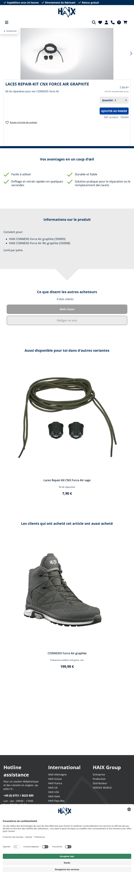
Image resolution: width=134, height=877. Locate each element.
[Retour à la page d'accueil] (67, 12)
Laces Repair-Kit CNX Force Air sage (67, 480)
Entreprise (99, 774)
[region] (67, 430)
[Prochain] (131, 53)
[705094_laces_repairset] (67, 53)
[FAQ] (119, 22)
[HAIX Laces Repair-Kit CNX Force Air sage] (67, 418)
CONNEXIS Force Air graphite (67, 653)
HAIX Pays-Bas (56, 800)
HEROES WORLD (102, 787)
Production (99, 779)
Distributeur (100, 783)
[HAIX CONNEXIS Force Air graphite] (67, 591)
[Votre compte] (106, 22)
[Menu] (6, 22)
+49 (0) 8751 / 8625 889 (18, 795)
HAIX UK (53, 787)
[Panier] (126, 22)
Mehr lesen (67, 309)
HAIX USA (53, 792)
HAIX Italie (54, 796)
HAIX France (55, 783)
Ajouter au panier (114, 111)
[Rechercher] (94, 22)
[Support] (113, 22)
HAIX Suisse (55, 779)
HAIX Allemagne (57, 774)
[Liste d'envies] (100, 22)
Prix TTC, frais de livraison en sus (117, 91)
